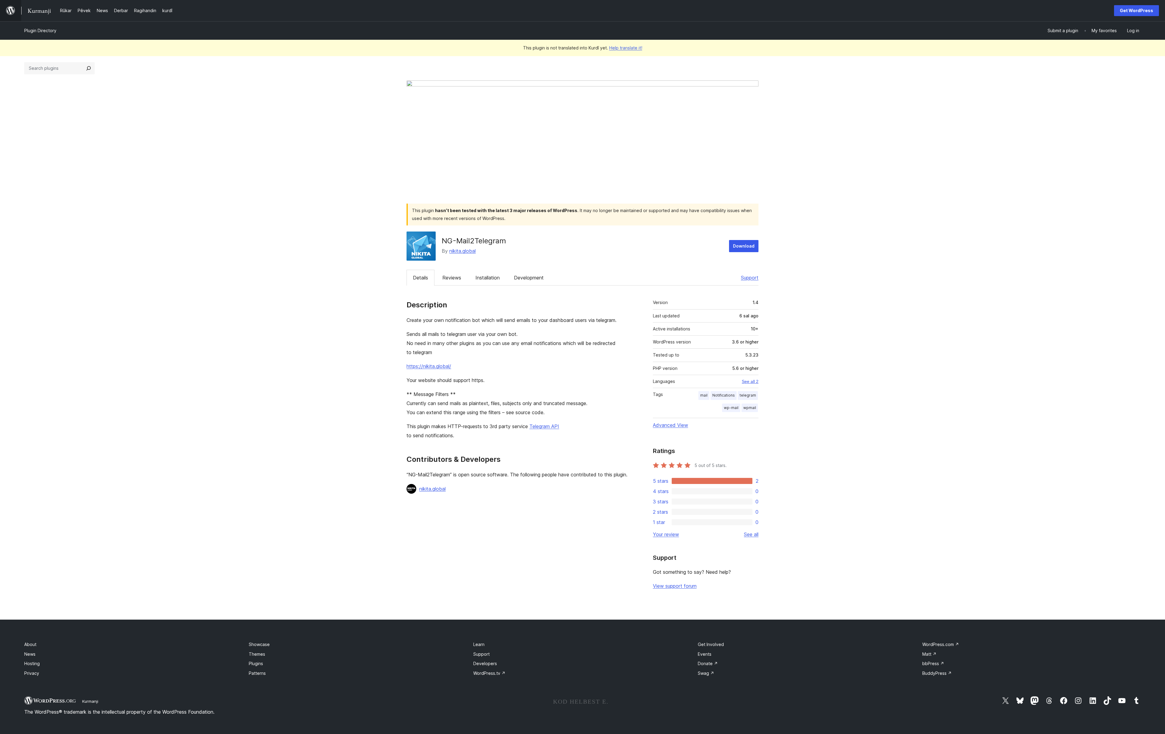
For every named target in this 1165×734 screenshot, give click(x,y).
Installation (487, 278)
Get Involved (711, 644)
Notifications (723, 395)
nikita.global (462, 251)
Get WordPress (1136, 10)
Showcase (259, 644)
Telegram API (544, 426)
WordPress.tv (489, 673)
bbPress (933, 663)
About (30, 644)
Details (420, 278)
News (29, 654)
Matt (929, 654)
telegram (748, 395)
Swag (706, 673)
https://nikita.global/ (429, 366)
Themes (257, 654)
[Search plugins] (89, 68)
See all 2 (750, 381)
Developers (485, 663)
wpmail (749, 407)
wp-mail (731, 407)
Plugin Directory (40, 30)
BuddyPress (937, 673)
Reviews (451, 278)
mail (703, 395)
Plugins (256, 663)
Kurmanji (90, 701)
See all (751, 534)
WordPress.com (940, 644)
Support (749, 278)
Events (704, 654)
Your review (666, 534)
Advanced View (670, 425)
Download (744, 246)
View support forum (675, 586)
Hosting (32, 663)
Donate (708, 663)
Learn (479, 644)
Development (529, 278)
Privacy (31, 673)
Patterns (257, 673)
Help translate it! (625, 47)
